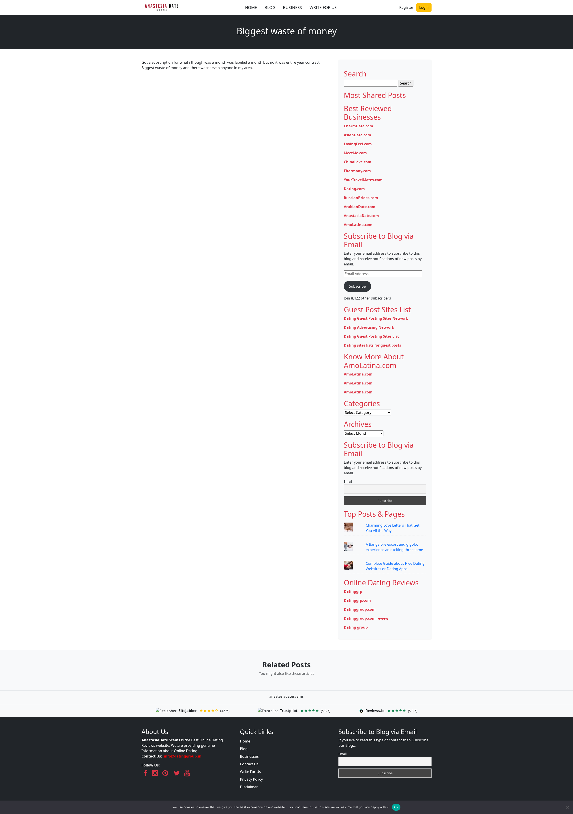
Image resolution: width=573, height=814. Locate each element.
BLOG (270, 7)
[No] (567, 807)
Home (245, 741)
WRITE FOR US (323, 7)
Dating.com (354, 188)
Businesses (249, 756)
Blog (244, 748)
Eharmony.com (357, 170)
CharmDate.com (358, 126)
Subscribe (357, 286)
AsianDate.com (357, 134)
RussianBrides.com (361, 197)
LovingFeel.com (358, 143)
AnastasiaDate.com (361, 215)
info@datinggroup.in (182, 756)
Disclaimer (249, 786)
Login (424, 7)
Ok (396, 807)
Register (406, 7)
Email (348, 481)
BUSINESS (292, 7)
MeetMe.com (355, 152)
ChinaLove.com (357, 161)
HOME (251, 7)
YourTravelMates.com (363, 179)
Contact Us (249, 764)
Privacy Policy (251, 779)
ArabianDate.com (359, 206)
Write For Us (250, 771)
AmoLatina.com (358, 224)
